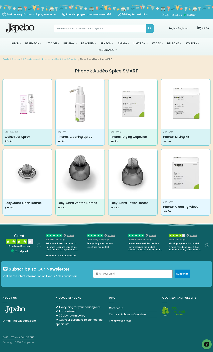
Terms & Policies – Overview (127, 314)
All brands (106, 50)
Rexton (106, 43)
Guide (5, 59)
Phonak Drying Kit (176, 137)
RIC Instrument (31, 59)
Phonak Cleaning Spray (75, 137)
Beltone (173, 43)
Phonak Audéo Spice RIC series (60, 59)
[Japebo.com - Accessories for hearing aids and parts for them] (20, 28)
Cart (5, 337)
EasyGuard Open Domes (23, 203)
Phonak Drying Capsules (128, 137)
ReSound (87, 43)
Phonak (69, 43)
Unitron (139, 43)
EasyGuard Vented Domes (77, 203)
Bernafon (32, 43)
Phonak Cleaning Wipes (180, 207)
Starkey (191, 43)
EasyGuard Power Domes (129, 203)
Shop (15, 43)
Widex (156, 43)
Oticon (51, 43)
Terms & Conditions (22, 337)
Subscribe (182, 274)
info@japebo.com (24, 321)
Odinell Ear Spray (17, 137)
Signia (122, 43)
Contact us (116, 308)
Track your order (120, 321)
